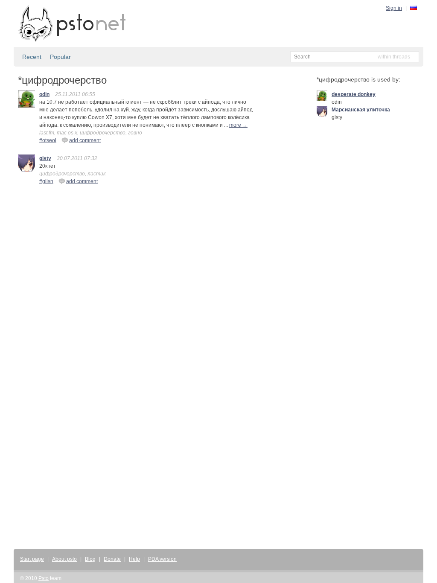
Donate (112, 559)
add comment (85, 140)
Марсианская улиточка (361, 110)
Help (134, 559)
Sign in (394, 8)
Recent (31, 56)
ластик (96, 174)
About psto (64, 559)
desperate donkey (354, 94)
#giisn (46, 181)
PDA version (162, 559)
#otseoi (47, 140)
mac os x (67, 133)
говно (135, 133)
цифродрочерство (102, 133)
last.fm (46, 133)
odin (44, 94)
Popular (60, 56)
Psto (43, 578)
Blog (90, 559)
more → (238, 125)
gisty (45, 158)
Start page (32, 559)
